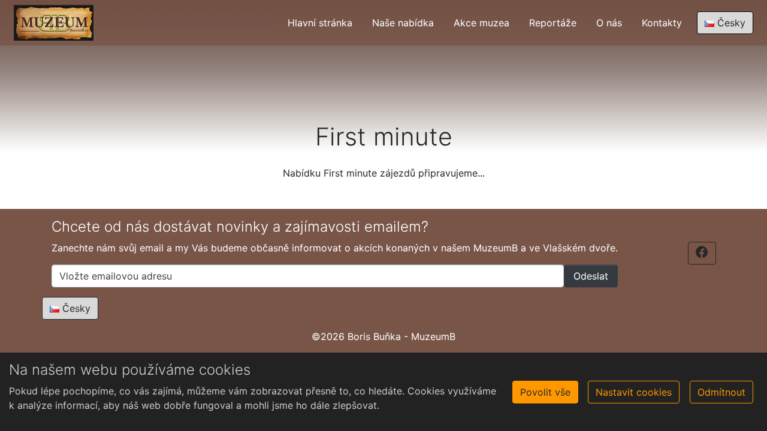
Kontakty (662, 23)
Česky (729, 23)
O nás (609, 23)
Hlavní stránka (320, 23)
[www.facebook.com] (702, 253)
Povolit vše (545, 392)
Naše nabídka (403, 23)
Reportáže (552, 23)
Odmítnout (721, 392)
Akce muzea (481, 23)
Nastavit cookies (634, 392)
